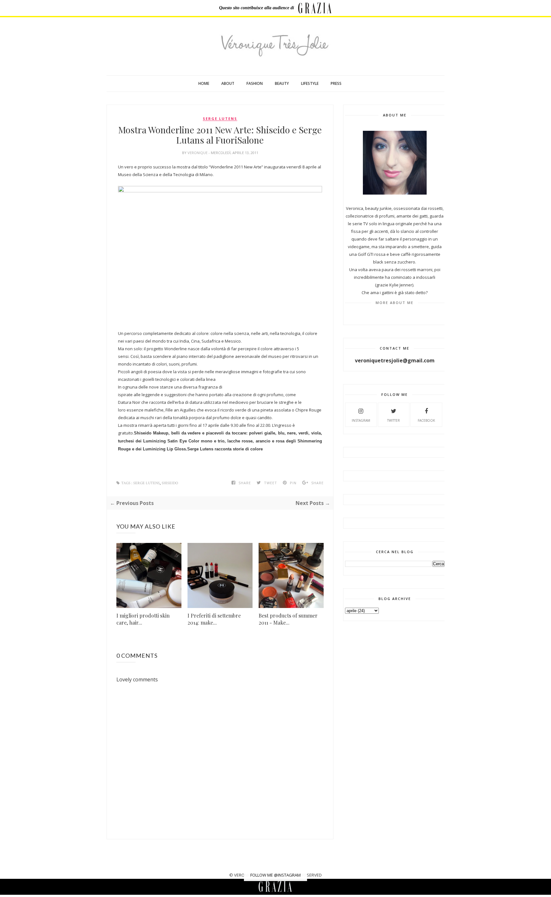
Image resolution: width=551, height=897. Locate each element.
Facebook (426, 420)
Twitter (393, 420)
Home (203, 83)
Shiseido (170, 483)
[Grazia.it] (315, 8)
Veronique (198, 152)
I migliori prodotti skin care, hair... (143, 619)
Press (336, 83)
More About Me (395, 302)
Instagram (361, 420)
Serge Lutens (220, 118)
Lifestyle (310, 83)
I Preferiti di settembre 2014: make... (214, 619)
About (227, 83)
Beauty (282, 83)
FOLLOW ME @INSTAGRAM (275, 875)
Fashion (254, 83)
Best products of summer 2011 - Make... (288, 619)
